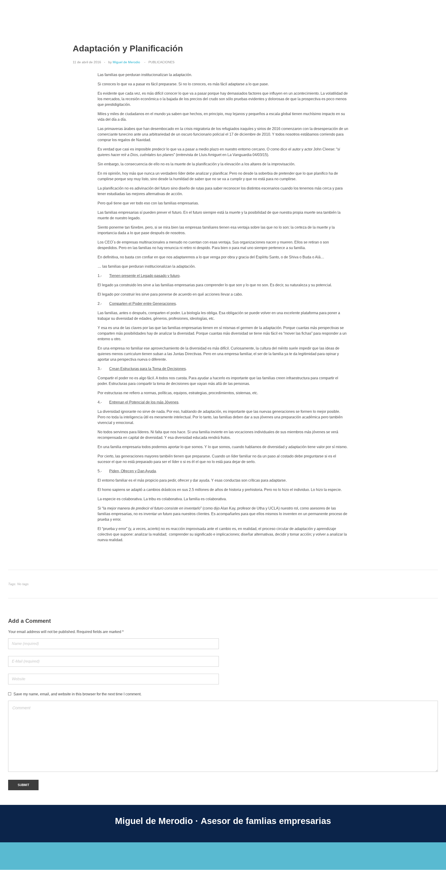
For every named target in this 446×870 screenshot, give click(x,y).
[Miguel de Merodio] (37, 6)
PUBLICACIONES (161, 62)
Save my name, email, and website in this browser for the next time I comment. (77, 694)
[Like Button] (431, 584)
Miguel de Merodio (126, 62)
